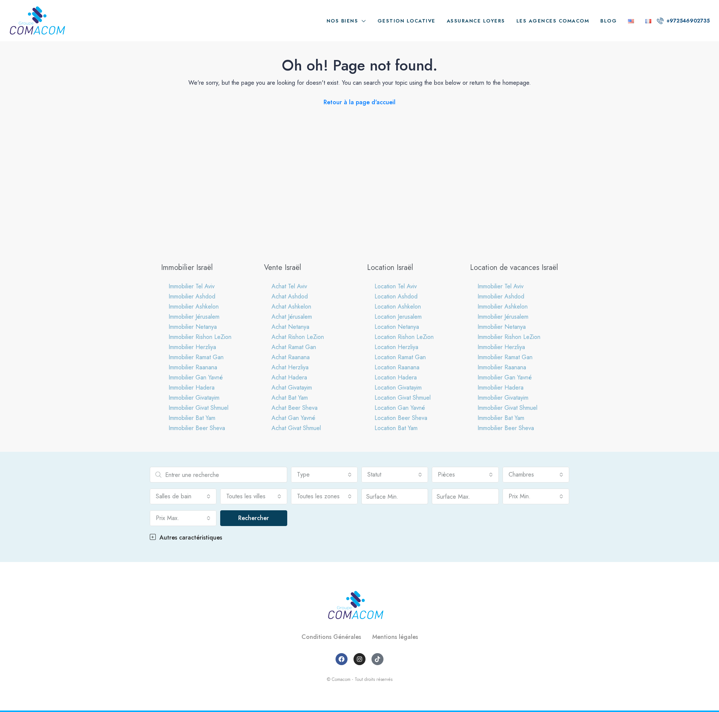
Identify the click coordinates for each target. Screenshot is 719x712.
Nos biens (342, 20)
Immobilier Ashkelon (194, 306)
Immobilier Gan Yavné (196, 377)
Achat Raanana (290, 357)
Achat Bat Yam (289, 397)
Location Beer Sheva (400, 418)
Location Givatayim (398, 387)
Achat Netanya (290, 326)
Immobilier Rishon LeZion (200, 337)
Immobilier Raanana (193, 367)
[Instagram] (359, 659)
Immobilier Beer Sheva (197, 428)
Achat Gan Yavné (293, 418)
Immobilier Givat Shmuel (198, 407)
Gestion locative (406, 20)
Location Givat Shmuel (402, 397)
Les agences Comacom (552, 20)
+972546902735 (687, 20)
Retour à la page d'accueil (359, 102)
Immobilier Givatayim (194, 397)
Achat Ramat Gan (293, 347)
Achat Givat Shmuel (296, 428)
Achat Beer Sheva (294, 407)
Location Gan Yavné (399, 407)
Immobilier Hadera (192, 387)
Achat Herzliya (290, 367)
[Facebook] (342, 659)
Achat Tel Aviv (289, 286)
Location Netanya (396, 326)
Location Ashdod (396, 296)
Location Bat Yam (396, 428)
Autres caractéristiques (190, 537)
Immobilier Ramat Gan (196, 357)
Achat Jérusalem (291, 316)
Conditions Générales (331, 637)
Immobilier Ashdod (192, 296)
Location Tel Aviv (395, 286)
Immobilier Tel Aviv (192, 286)
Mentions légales (395, 637)
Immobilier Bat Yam (192, 418)
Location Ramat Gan (400, 357)
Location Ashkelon (397, 306)
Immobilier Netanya (193, 326)
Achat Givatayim (291, 387)
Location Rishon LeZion (404, 337)
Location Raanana (396, 367)
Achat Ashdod (289, 296)
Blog (608, 20)
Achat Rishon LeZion (297, 337)
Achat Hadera (289, 377)
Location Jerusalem (398, 316)
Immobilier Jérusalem (194, 316)
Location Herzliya (396, 347)
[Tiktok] (377, 659)
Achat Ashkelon (291, 306)
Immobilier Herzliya (192, 347)
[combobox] (324, 475)
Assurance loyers (476, 20)
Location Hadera (395, 377)
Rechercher (253, 518)
